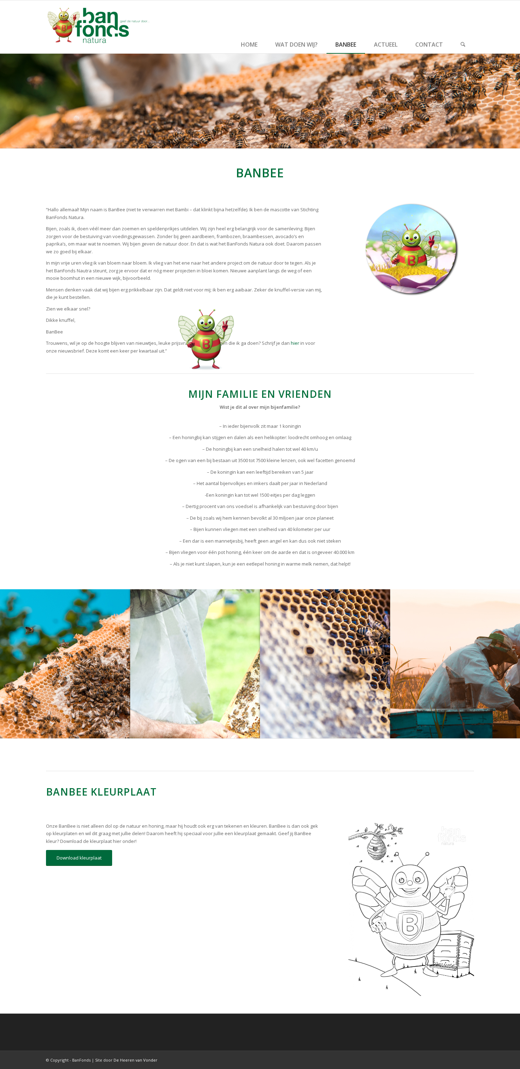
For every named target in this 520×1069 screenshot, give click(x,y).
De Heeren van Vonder (135, 1060)
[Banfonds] (99, 26)
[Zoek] (463, 26)
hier (295, 343)
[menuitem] (249, 26)
